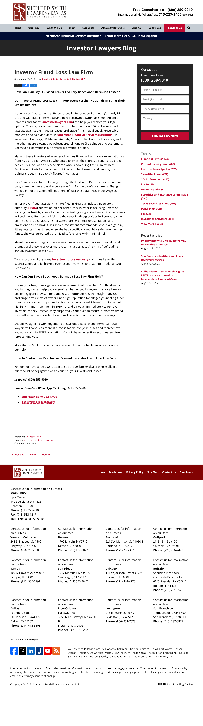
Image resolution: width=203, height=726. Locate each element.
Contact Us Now (165, 136)
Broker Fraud (152, 189)
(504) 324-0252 (78, 630)
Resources (88, 28)
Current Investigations (158, 164)
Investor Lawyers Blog (39, 12)
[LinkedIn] (31, 651)
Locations (155, 28)
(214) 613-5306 (30, 625)
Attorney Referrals (113, 28)
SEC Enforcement (155, 179)
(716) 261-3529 (173, 590)
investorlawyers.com (58, 122)
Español (137, 28)
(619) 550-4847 (78, 581)
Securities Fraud (154, 174)
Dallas (14, 608)
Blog (72, 28)
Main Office (18, 493)
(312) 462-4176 (125, 581)
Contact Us (175, 28)
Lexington (113, 608)
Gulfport (159, 537)
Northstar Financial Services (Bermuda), (85, 135)
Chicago (111, 568)
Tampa (15, 568)
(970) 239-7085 (30, 550)
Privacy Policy (135, 472)
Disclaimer (115, 472)
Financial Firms (155, 159)
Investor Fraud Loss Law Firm (38, 439)
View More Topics (152, 224)
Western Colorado (23, 537)
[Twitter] (22, 651)
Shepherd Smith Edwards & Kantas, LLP (55, 684)
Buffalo (158, 568)
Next (46, 454)
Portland (112, 537)
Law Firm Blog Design (175, 684)
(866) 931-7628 (125, 621)
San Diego (65, 568)
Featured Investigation (159, 169)
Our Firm (34, 28)
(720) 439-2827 (78, 550)
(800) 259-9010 (180, 9)
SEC (146, 213)
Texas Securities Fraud (158, 203)
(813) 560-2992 (30, 581)
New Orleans (67, 608)
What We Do (54, 28)
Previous (18, 454)
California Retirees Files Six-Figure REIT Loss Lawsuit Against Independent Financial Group (162, 275)
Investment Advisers (157, 218)
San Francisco (163, 608)
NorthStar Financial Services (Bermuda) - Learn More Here (87, 36)
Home (17, 28)
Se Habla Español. (145, 36)
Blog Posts (186, 472)
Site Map (152, 472)
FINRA (32, 208)
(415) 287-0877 (173, 621)
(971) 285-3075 (125, 550)
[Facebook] (14, 651)
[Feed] (56, 651)
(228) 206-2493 (173, 550)
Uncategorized (33, 436)
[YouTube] (48, 651)
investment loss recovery (70, 259)
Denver (63, 537)
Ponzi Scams (152, 208)
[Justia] (39, 651)
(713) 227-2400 (30, 510)
